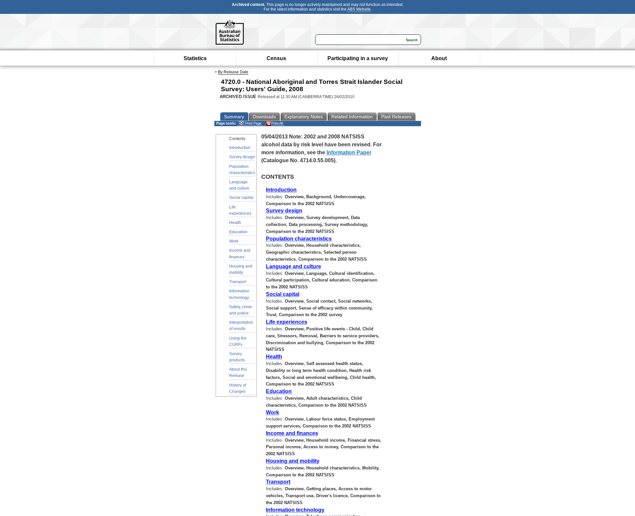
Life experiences (240, 210)
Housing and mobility (240, 269)
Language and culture (239, 185)
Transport (237, 281)
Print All (277, 123)
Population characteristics (242, 169)
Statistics (195, 58)
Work (233, 241)
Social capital (241, 197)
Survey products (237, 356)
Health (235, 222)
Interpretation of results (241, 325)
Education (238, 232)
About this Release (238, 372)
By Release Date (233, 72)
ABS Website (359, 9)
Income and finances (239, 253)
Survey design (242, 157)
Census (276, 58)
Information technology (239, 294)
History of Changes (237, 388)
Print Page (253, 123)
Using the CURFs (237, 341)
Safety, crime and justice (240, 310)
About (439, 58)
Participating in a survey (357, 58)
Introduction (239, 147)
